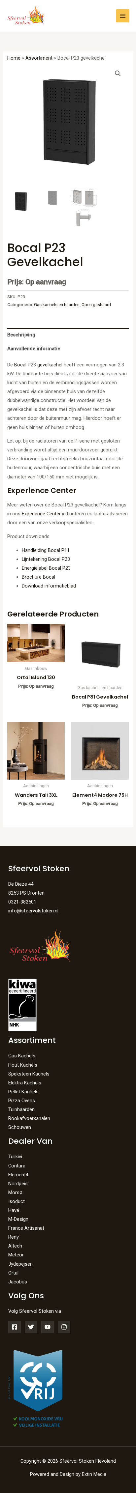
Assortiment (38, 58)
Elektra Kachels (24, 1083)
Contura (16, 1166)
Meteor (16, 1255)
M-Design (18, 1219)
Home (13, 58)
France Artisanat (26, 1228)
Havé (13, 1210)
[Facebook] (14, 1327)
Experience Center (42, 514)
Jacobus (17, 1282)
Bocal (20, 365)
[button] (118, 73)
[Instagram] (64, 1327)
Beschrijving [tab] (21, 335)
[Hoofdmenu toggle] (122, 15)
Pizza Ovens (21, 1101)
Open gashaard (96, 304)
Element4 (18, 1175)
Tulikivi (15, 1157)
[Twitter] (31, 1327)
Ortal (13, 1273)
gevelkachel (49, 365)
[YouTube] (47, 1327)
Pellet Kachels (23, 1092)
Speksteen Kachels (29, 1074)
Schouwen (19, 1127)
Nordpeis (18, 1184)
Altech (15, 1246)
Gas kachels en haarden (57, 304)
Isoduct (16, 1201)
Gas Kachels (21, 1056)
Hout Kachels (22, 1065)
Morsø (15, 1192)
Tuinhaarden (21, 1109)
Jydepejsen (20, 1264)
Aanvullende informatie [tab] (33, 349)
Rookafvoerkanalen (29, 1118)
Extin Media (94, 1474)
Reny (13, 1237)
